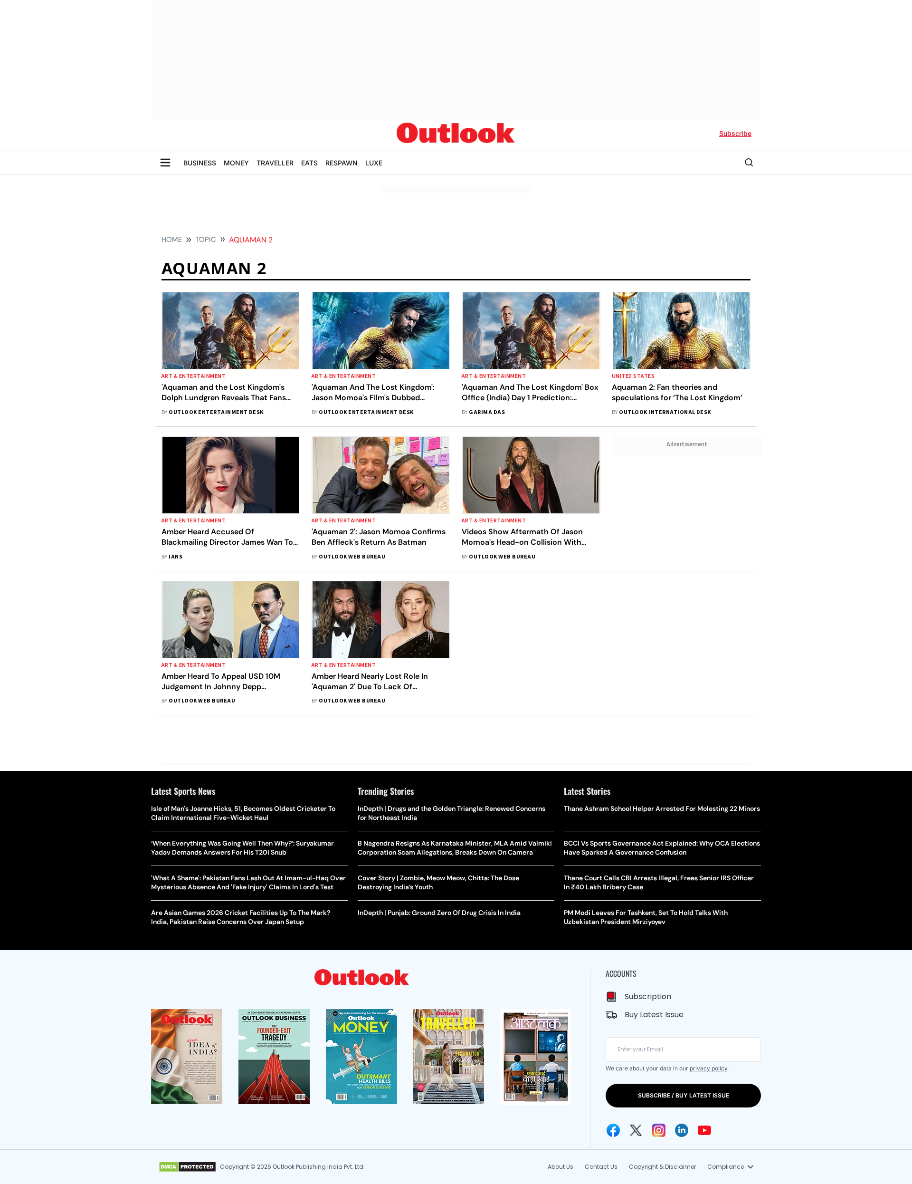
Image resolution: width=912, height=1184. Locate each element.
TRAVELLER (275, 163)
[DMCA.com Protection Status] (187, 1167)
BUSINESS (199, 163)
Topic (206, 239)
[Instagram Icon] (658, 1130)
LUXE (373, 163)
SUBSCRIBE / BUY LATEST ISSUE (683, 1095)
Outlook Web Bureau (352, 557)
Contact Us (601, 1167)
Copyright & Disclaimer (662, 1167)
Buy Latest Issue (654, 1014)
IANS (175, 557)
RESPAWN (341, 163)
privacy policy (708, 1068)
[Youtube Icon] (704, 1130)
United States (633, 376)
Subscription (648, 996)
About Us (560, 1167)
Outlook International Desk (665, 412)
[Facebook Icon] (613, 1130)
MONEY (236, 163)
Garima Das (487, 412)
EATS (309, 163)
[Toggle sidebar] (165, 162)
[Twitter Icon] (636, 1130)
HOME (172, 239)
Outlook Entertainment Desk (216, 412)
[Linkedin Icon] (681, 1130)
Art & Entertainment (194, 376)
